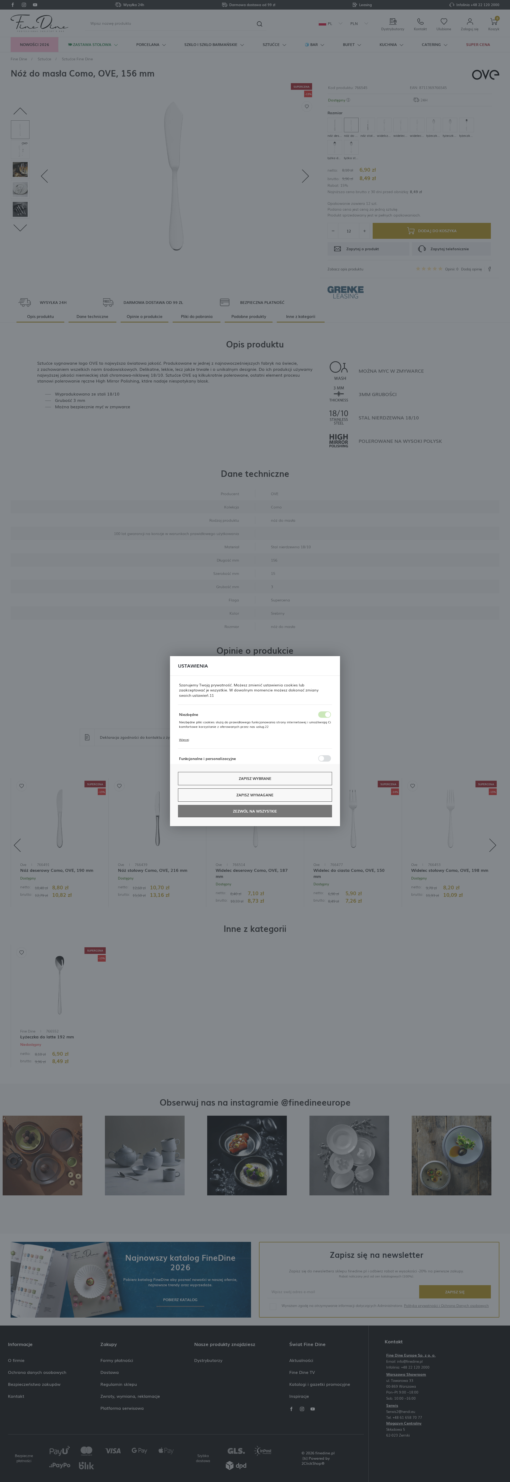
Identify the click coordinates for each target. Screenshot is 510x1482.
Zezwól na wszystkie (255, 811)
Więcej (184, 739)
